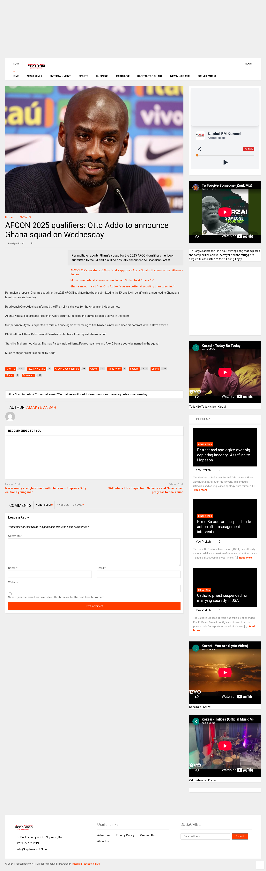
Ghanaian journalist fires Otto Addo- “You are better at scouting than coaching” (122, 286)
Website (13, 582)
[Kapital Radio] (34, 69)
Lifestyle (204, 590)
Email (101, 568)
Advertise (103, 835)
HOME (15, 76)
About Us (103, 841)
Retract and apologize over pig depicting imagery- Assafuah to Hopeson (223, 455)
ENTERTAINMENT (60, 76)
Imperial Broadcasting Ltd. (86, 863)
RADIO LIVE (122, 76)
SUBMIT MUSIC (206, 76)
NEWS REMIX (34, 76)
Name (13, 568)
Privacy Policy (125, 835)
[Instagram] (229, 64)
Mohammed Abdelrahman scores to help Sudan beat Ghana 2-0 (112, 280)
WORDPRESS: (44, 505)
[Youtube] (216, 64)
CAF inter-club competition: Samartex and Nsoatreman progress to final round (145, 490)
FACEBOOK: (63, 504)
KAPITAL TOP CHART (149, 76)
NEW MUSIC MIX (180, 76)
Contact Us (147, 835)
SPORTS (83, 76)
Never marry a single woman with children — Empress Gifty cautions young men (45, 490)
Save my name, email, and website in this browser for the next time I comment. (56, 597)
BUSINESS (102, 76)
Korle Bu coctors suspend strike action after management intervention (224, 526)
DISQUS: (78, 504)
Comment (15, 535)
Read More (200, 489)
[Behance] (241, 64)
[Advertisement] (122, 31)
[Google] (200, 845)
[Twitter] (223, 64)
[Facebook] (235, 64)
